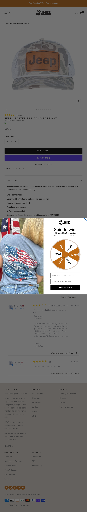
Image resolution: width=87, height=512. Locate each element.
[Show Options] (78, 275)
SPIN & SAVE (65, 287)
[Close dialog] (85, 219)
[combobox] (64, 275)
